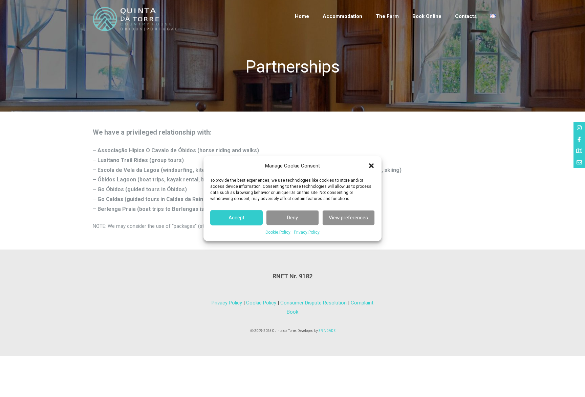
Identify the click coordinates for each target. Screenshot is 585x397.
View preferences (348, 218)
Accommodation (342, 16)
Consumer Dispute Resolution (313, 303)
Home (302, 16)
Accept (236, 218)
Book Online (426, 16)
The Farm (387, 16)
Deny (292, 218)
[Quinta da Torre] (135, 29)
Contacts (466, 16)
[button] (371, 165)
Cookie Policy (277, 232)
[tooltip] (579, 128)
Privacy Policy (307, 232)
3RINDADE (327, 331)
